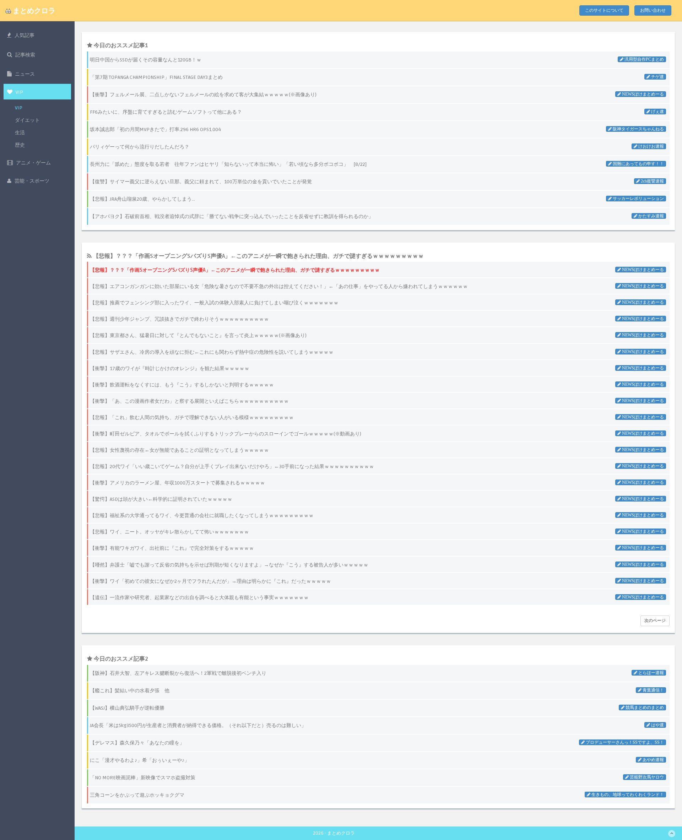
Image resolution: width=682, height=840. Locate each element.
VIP (18, 108)
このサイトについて (604, 10)
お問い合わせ (653, 10)
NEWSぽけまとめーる (642, 269)
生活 (20, 133)
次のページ (655, 620)
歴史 (20, 145)
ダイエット (27, 120)
